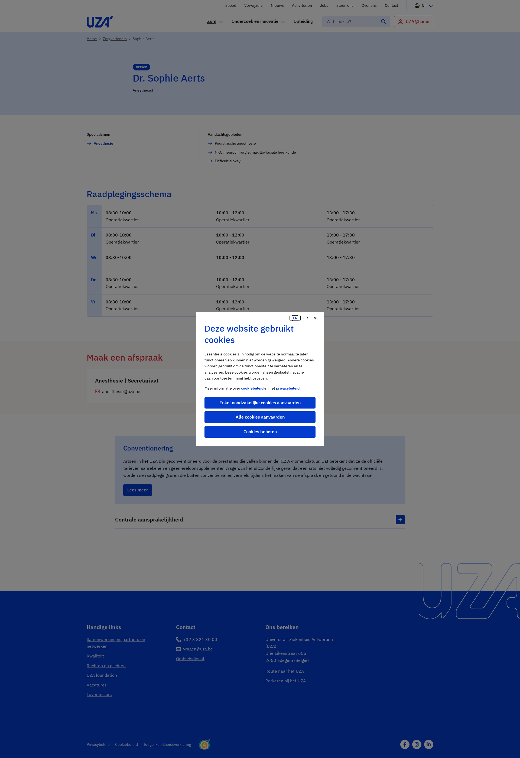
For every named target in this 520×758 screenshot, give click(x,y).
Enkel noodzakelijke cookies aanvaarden (260, 402)
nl (316, 318)
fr (305, 318)
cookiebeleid (252, 388)
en (295, 318)
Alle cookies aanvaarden (260, 417)
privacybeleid (288, 388)
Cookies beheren (260, 431)
